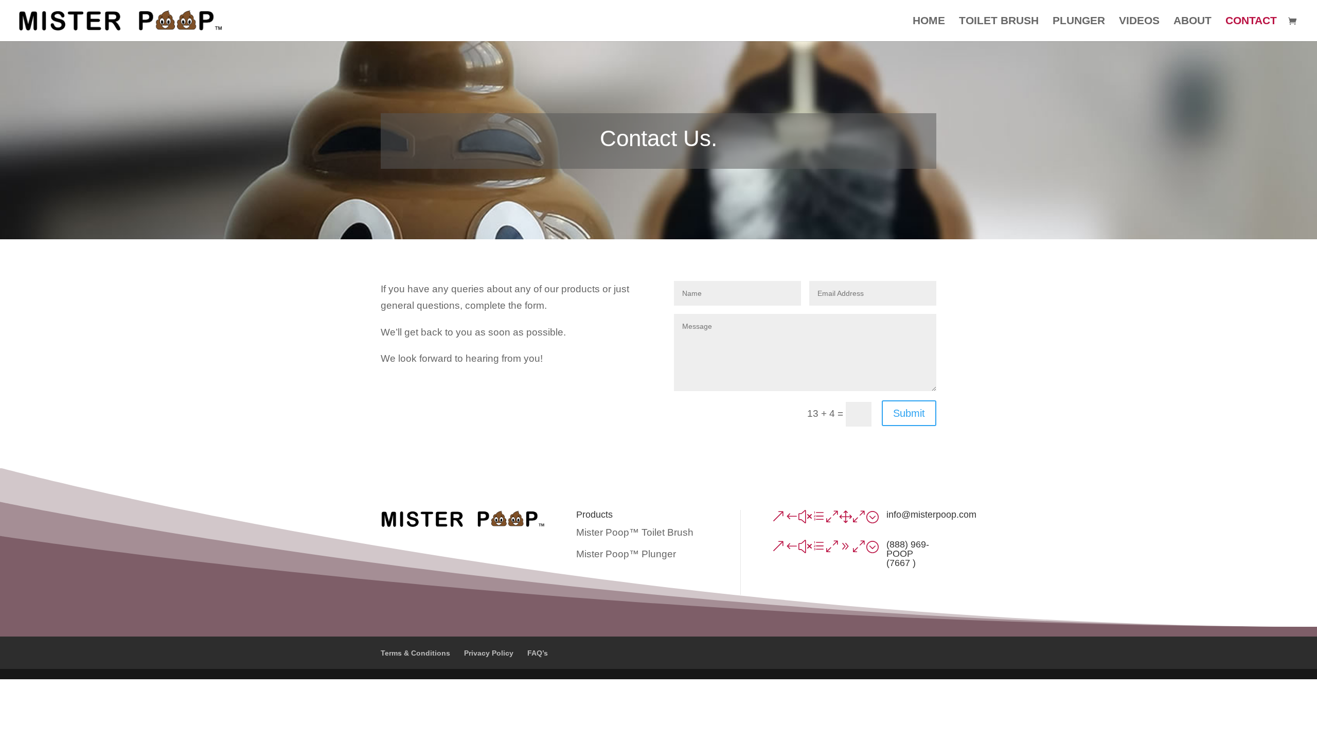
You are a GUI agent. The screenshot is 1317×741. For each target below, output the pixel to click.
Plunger (1079, 21)
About (1192, 21)
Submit (909, 413)
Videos (1139, 21)
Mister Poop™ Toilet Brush (634, 532)
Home (929, 21)
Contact (1251, 21)
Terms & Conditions (415, 653)
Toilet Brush (999, 21)
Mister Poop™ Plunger (626, 554)
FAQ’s (537, 653)
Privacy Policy (488, 653)
